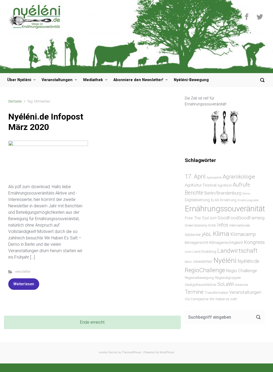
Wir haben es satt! (223, 299)
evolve (103, 352)
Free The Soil (197, 218)
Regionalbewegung (199, 278)
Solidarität (241, 285)
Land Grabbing (204, 252)
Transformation (216, 293)
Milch (188, 262)
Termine (194, 292)
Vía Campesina (196, 299)
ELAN (215, 200)
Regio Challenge (241, 270)
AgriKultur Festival (200, 185)
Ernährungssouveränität (225, 208)
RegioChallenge (205, 270)
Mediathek (93, 80)
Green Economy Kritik (200, 225)
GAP (213, 218)
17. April (195, 176)
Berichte (194, 193)
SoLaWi (225, 284)
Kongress (254, 242)
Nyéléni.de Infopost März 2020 (45, 122)
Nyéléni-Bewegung (191, 80)
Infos (222, 225)
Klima (221, 234)
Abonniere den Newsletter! (138, 80)
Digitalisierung (197, 199)
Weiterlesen (23, 284)
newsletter (22, 272)
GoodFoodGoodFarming (241, 217)
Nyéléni (225, 260)
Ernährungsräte (248, 200)
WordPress (166, 352)
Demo (246, 193)
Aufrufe (241, 185)
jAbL (207, 234)
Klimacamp (243, 234)
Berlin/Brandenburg (222, 193)
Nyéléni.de (248, 261)
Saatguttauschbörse (200, 285)
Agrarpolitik (214, 177)
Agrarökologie (239, 177)
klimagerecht (196, 242)
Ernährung (228, 200)
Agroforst (225, 185)
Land (188, 252)
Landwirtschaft (237, 250)
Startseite (15, 101)
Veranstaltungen (57, 80)
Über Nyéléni (19, 80)
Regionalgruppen (228, 278)
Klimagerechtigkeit (226, 242)
